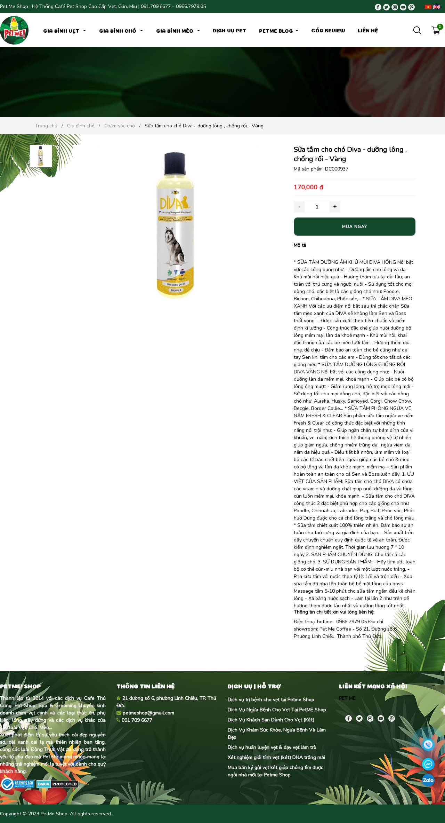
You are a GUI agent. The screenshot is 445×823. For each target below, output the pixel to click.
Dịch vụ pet (229, 30)
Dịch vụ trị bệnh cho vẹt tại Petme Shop (271, 699)
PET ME (347, 698)
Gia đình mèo (175, 30)
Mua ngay (354, 226)
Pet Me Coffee (335, 629)
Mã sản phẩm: (309, 169)
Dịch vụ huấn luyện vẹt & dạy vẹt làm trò (272, 747)
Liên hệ (368, 30)
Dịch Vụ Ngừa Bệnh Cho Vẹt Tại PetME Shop (277, 709)
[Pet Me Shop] (14, 29)
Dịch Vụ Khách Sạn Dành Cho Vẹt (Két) (271, 720)
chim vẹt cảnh (32, 713)
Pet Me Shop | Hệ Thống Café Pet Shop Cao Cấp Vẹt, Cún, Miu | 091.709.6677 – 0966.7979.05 (103, 6)
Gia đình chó (118, 30)
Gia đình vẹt (62, 30)
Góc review (328, 30)
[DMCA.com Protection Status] (57, 783)
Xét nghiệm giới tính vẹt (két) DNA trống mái (276, 757)
